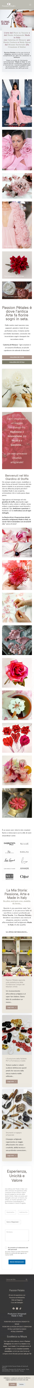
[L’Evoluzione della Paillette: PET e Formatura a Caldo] (17, 1035)
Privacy (22, 1371)
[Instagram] (17, 1308)
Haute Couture (10, 42)
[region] (17, 20)
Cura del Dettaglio (17, 1302)
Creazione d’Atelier (17, 47)
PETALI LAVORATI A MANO (17, 1329)
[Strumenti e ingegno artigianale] (17, 1109)
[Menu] (30, 4)
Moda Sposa (25, 42)
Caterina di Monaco (17, 40)
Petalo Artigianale (16, 35)
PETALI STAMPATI (17, 1331)
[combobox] (15, 1279)
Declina (21, 1384)
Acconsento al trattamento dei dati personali (18, 1248)
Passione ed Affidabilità (17, 1297)
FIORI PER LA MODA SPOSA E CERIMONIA (17, 1326)
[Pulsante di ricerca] (26, 1279)
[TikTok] (20, 1308)
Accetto (13, 1384)
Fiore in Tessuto (20, 33)
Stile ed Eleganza (16, 1300)
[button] (17, 388)
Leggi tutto (12, 1008)
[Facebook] (14, 1308)
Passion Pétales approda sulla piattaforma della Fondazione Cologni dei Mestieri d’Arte (15, 983)
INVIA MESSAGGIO (17, 1262)
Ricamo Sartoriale (16, 45)
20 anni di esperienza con (17, 1295)
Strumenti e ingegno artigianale (14, 1134)
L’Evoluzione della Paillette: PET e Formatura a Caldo (16, 1060)
